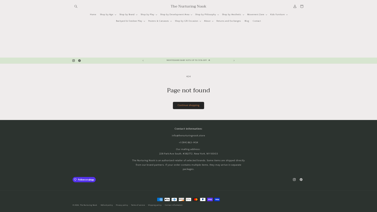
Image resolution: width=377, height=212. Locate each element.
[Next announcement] (234, 60)
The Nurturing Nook (88, 205)
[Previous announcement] (143, 60)
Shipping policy (155, 205)
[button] (76, 6)
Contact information (174, 205)
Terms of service (138, 205)
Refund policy (107, 205)
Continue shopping (189, 105)
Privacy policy (122, 205)
